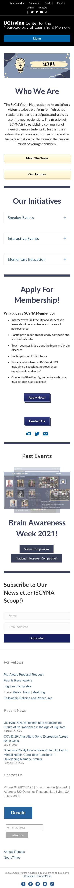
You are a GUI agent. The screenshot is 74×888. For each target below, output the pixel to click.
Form (26, 692)
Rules (17, 692)
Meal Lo (38, 692)
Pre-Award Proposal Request (23, 674)
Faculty (61, 3)
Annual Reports (14, 851)
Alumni (31, 7)
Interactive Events (23, 238)
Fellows (43, 7)
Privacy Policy (44, 876)
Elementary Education (27, 259)
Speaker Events (21, 217)
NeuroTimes (12, 857)
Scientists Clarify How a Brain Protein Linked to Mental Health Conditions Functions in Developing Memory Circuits (35, 755)
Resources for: (16, 3)
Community (35, 3)
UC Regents (29, 876)
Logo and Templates (17, 686)
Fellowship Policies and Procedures (28, 698)
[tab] (37, 217)
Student (49, 3)
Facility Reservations (18, 680)
